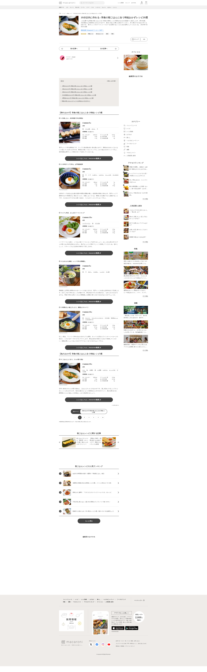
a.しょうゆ (108, 175)
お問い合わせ (137, 641)
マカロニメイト (77, 601)
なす (67, 7)
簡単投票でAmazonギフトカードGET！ (92, 30)
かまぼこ (95, 272)
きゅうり (104, 7)
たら (83, 370)
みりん (93, 129)
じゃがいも (97, 7)
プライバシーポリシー (130, 646)
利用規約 (122, 646)
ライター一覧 (123, 641)
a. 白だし (95, 175)
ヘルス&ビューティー (108, 599)
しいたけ (102, 272)
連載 (69, 601)
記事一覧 (118, 641)
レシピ (76, 599)
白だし (90, 272)
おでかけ (92, 599)
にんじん (115, 7)
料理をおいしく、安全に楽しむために (138, 643)
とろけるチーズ (89, 319)
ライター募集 (130, 641)
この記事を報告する (115, 405)
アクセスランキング (89, 601)
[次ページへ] (103, 417)
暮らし (98, 599)
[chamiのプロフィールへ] (89, 58)
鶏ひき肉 (77, 7)
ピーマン (83, 7)
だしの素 (87, 129)
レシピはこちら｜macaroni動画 (87, 158)
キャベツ (72, 7)
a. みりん (101, 175)
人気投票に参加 (109, 601)
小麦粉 (91, 370)
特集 (64, 601)
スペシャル (100, 601)
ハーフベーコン (86, 223)
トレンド (127, 2)
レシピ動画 (121, 2)
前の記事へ (74, 48)
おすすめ (133, 2)
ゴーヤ (87, 7)
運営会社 (118, 646)
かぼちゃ (109, 7)
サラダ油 (97, 223)
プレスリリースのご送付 (121, 643)
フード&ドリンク (121, 599)
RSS (128, 643)
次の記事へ (104, 48)
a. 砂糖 (99, 370)
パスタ (92, 7)
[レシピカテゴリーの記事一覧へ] (83, 34)
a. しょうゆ (112, 370)
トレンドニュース (67, 599)
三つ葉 (107, 272)
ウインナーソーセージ (97, 318)
